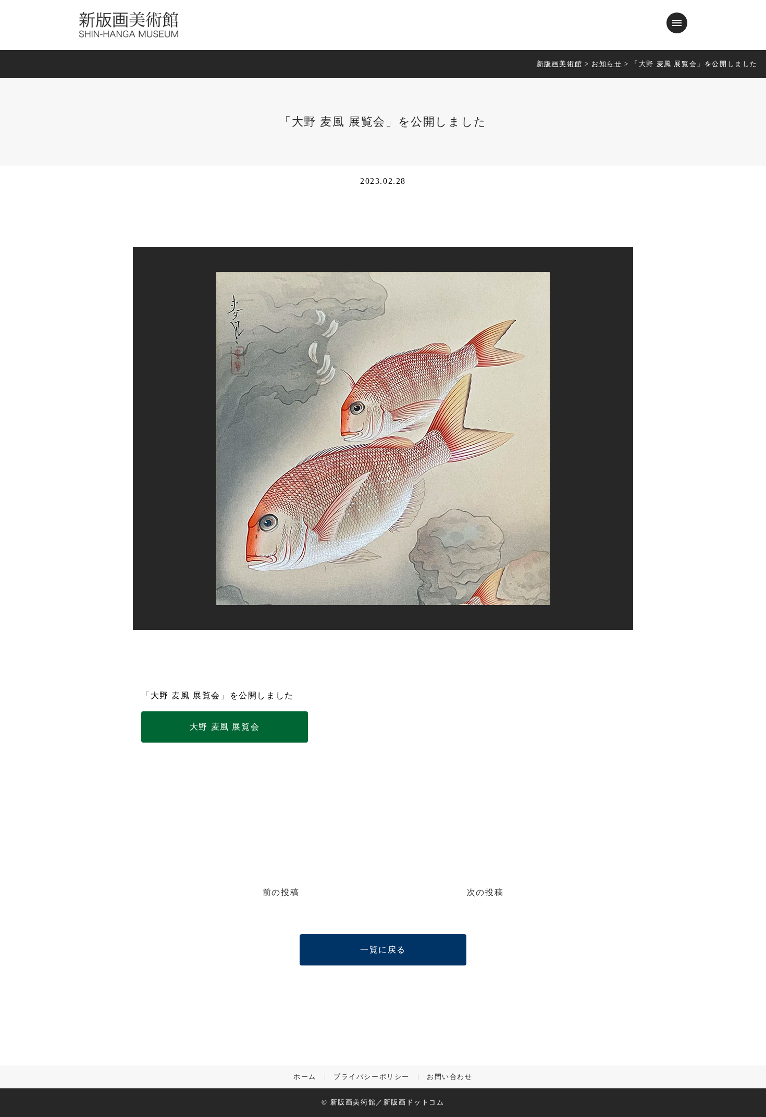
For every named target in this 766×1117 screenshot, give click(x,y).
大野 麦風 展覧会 (225, 726)
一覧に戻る (383, 949)
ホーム (304, 1077)
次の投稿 (485, 892)
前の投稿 (281, 892)
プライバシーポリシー (371, 1077)
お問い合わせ (450, 1077)
